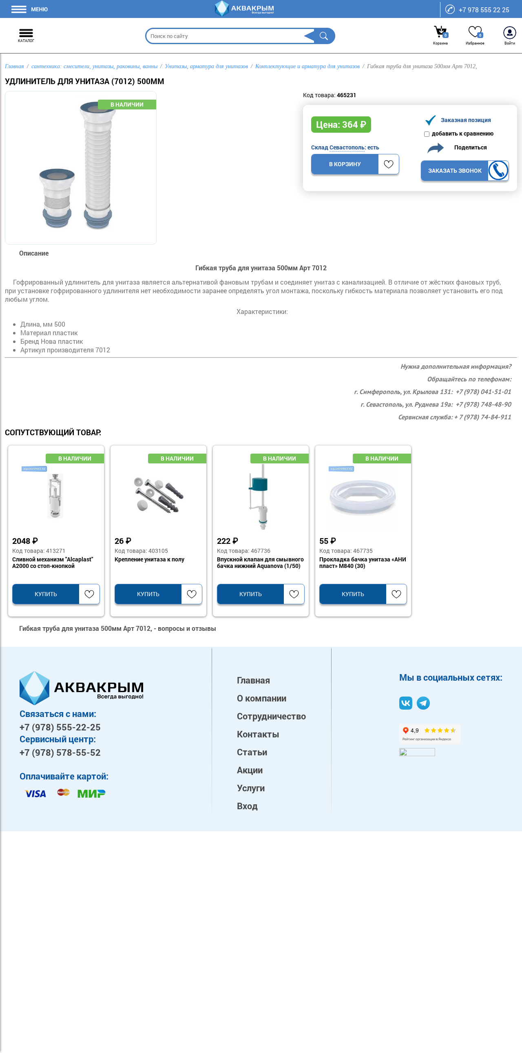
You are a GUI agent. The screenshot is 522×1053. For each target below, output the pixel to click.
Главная (253, 680)
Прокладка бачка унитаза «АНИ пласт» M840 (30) (362, 562)
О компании (261, 698)
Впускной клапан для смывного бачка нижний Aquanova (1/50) (260, 562)
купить (46, 594)
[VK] (405, 703)
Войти (509, 43)
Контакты (258, 734)
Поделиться (469, 147)
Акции (250, 770)
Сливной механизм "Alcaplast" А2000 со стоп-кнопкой (52, 562)
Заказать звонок (455, 170)
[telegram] (423, 703)
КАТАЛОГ (26, 40)
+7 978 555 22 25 (484, 9)
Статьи (252, 752)
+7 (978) (60, 727)
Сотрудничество (271, 716)
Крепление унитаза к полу (149, 559)
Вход (247, 806)
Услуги (251, 788)
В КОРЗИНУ (345, 164)
